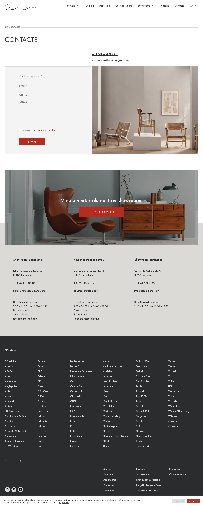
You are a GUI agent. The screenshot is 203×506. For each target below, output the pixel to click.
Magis (106, 391)
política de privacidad (44, 130)
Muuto (106, 421)
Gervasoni (76, 391)
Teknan (172, 366)
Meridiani (108, 411)
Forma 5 (74, 366)
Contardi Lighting (14, 441)
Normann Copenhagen (115, 436)
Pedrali (139, 371)
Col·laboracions (123, 5)
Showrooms (144, 5)
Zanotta (172, 421)
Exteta (41, 416)
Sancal (139, 406)
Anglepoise (11, 386)
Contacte (179, 5)
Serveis (71, 5)
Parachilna (141, 366)
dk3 (40, 371)
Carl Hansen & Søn (15, 416)
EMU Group (44, 391)
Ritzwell (140, 391)
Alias (7, 376)
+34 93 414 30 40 (105, 54)
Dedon (41, 361)
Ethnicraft (43, 406)
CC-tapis (10, 426)
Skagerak (141, 416)
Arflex (8, 391)
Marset (107, 396)
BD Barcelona (12, 411)
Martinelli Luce (111, 401)
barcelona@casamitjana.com (111, 60)
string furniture (144, 436)
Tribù (171, 381)
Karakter (75, 446)
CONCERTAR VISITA (101, 212)
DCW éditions (12, 446)
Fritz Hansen (77, 376)
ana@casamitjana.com (86, 291)
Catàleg (90, 5)
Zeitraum (173, 426)
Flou (40, 446)
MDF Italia (108, 406)
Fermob (42, 431)
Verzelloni (173, 391)
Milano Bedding (111, 416)
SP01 (138, 426)
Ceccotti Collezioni (15, 431)
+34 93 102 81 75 (84, 283)
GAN (73, 381)
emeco (41, 386)
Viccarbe (173, 401)
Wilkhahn (173, 416)
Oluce (106, 446)
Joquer (73, 441)
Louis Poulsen (110, 381)
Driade (41, 376)
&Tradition (11, 361)
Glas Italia (75, 396)
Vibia (171, 396)
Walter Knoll (175, 406)
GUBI (73, 401)
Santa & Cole (143, 411)
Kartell (106, 361)
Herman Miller (78, 416)
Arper (8, 396)
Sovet (139, 421)
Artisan (9, 406)
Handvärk (75, 406)
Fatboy (41, 426)
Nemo (106, 431)
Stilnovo (140, 431)
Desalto (42, 366)
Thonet (172, 371)
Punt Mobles (142, 381)
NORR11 (107, 441)
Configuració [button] (179, 501)
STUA (139, 441)
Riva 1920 (141, 396)
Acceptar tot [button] (193, 501)
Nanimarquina (110, 426)
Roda (138, 401)
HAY (72, 411)
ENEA (41, 396)
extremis (42, 421)
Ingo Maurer (77, 436)
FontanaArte (77, 361)
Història (165, 5)
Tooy (171, 376)
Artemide (10, 401)
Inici (7, 27)
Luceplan (108, 386)
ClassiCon (10, 436)
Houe (73, 421)
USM (170, 386)
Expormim (43, 411)
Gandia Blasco (78, 386)
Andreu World (12, 381)
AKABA (9, 371)
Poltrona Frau (143, 376)
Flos (40, 441)
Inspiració (104, 5)
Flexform (42, 436)
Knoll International (113, 366)
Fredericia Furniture (81, 371)
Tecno (171, 361)
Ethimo (41, 401)
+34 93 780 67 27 (144, 283)
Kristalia (107, 371)
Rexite (139, 386)
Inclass (73, 431)
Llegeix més (64, 502)
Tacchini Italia (143, 446)
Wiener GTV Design (179, 411)
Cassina (9, 421)
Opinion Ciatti (143, 361)
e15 (40, 381)
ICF (72, 426)
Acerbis (9, 366)
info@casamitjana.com (146, 291)
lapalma (107, 376)
